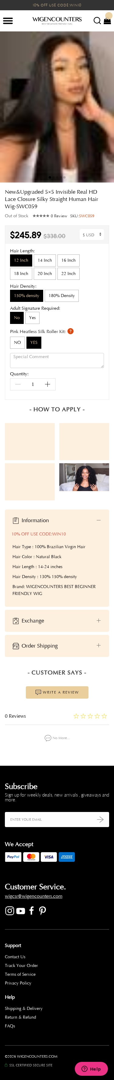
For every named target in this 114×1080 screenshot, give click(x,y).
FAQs (10, 1026)
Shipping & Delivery (24, 1008)
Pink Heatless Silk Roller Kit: (38, 332)
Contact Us (15, 956)
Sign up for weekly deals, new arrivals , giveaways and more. (57, 797)
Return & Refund (20, 1017)
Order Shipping (39, 645)
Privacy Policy (18, 983)
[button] (105, 107)
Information (34, 520)
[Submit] (100, 819)
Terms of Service (20, 974)
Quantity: (19, 374)
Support (13, 945)
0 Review (59, 216)
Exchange (32, 620)
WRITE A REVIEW (60, 692)
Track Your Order (21, 965)
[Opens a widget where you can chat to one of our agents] (91, 1069)
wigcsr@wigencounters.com (33, 896)
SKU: (82, 216)
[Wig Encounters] (57, 21)
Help (10, 997)
